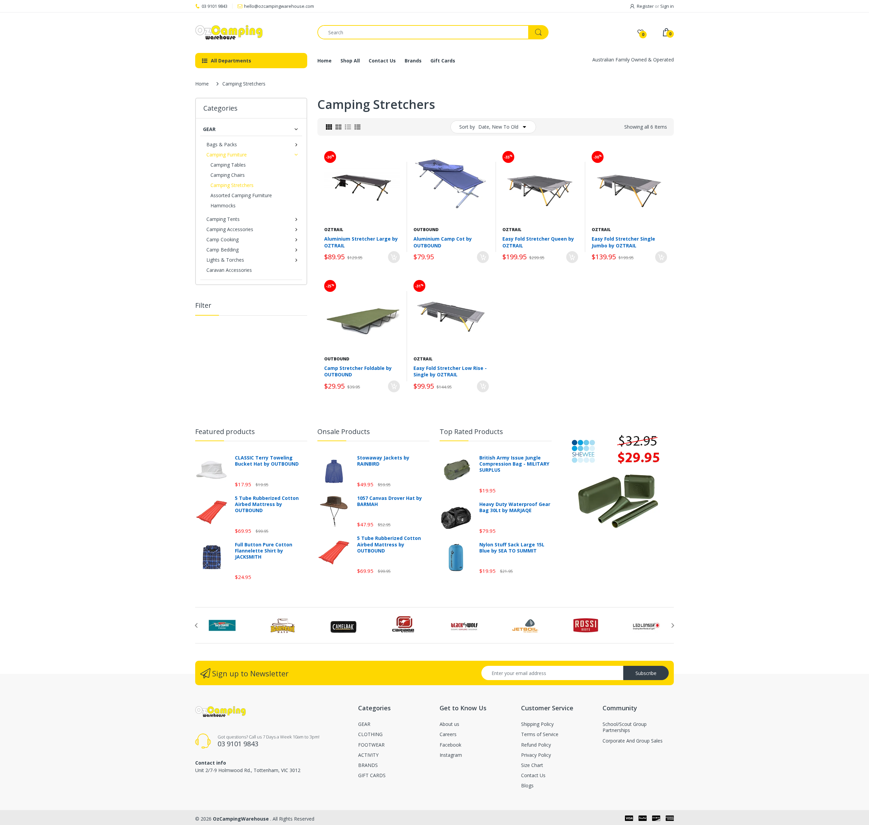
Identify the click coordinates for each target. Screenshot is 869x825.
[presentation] (196, 625)
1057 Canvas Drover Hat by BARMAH (389, 501)
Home (202, 83)
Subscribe (646, 673)
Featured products (225, 431)
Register (645, 6)
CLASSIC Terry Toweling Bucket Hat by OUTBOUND (267, 461)
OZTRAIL (333, 229)
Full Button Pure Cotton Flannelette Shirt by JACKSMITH (263, 551)
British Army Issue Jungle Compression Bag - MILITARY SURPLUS (514, 464)
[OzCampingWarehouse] (251, 32)
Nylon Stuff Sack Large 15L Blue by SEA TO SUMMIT (511, 548)
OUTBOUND (426, 229)
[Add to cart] (394, 257)
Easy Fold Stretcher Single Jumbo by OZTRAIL (623, 242)
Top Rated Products (471, 431)
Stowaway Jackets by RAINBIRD (383, 461)
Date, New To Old (498, 127)
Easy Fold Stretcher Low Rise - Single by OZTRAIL (450, 371)
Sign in (667, 6)
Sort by (467, 127)
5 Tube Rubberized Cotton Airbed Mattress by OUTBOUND (267, 504)
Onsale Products (343, 431)
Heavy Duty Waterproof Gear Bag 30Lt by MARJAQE (514, 507)
